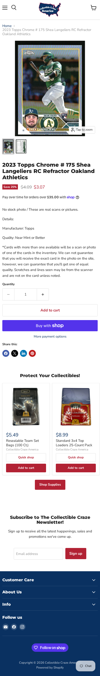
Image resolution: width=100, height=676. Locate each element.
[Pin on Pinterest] (32, 353)
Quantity (8, 284)
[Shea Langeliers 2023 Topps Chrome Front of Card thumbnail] (8, 146)
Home (7, 26)
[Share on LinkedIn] (23, 353)
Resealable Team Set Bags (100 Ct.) (22, 443)
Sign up (75, 553)
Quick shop (26, 457)
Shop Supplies (50, 484)
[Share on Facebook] (5, 353)
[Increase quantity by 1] (43, 294)
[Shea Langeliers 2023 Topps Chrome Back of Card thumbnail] (21, 146)
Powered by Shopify (50, 668)
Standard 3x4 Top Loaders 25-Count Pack (74, 443)
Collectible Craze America (22, 449)
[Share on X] (14, 353)
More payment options (50, 336)
